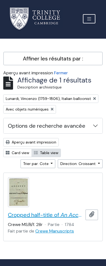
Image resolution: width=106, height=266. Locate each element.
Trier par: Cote (36, 163)
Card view (20, 152)
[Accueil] (38, 18)
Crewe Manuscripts (54, 231)
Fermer (61, 73)
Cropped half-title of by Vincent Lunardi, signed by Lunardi (45, 215)
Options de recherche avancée (46, 125)
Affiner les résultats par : (53, 58)
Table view (48, 152)
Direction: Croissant (78, 163)
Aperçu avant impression (33, 142)
